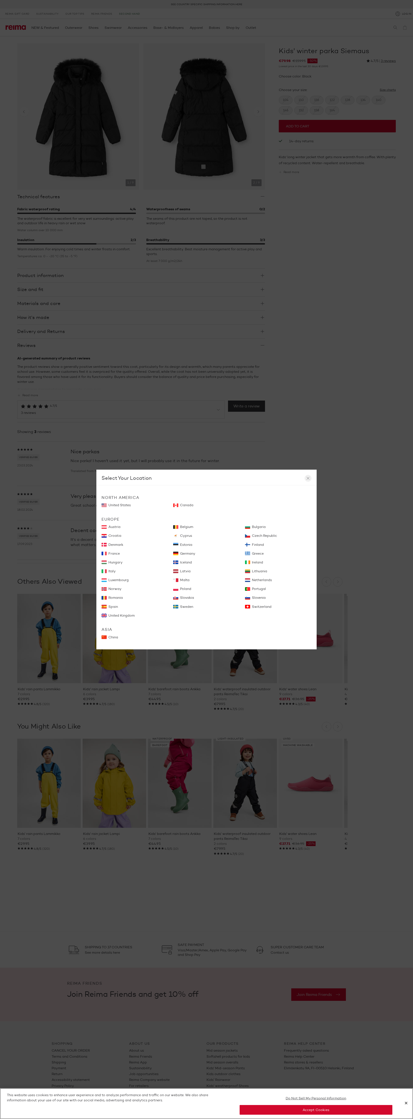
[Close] (406, 1103)
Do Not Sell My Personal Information (316, 1098)
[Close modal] (308, 478)
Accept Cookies (316, 1110)
